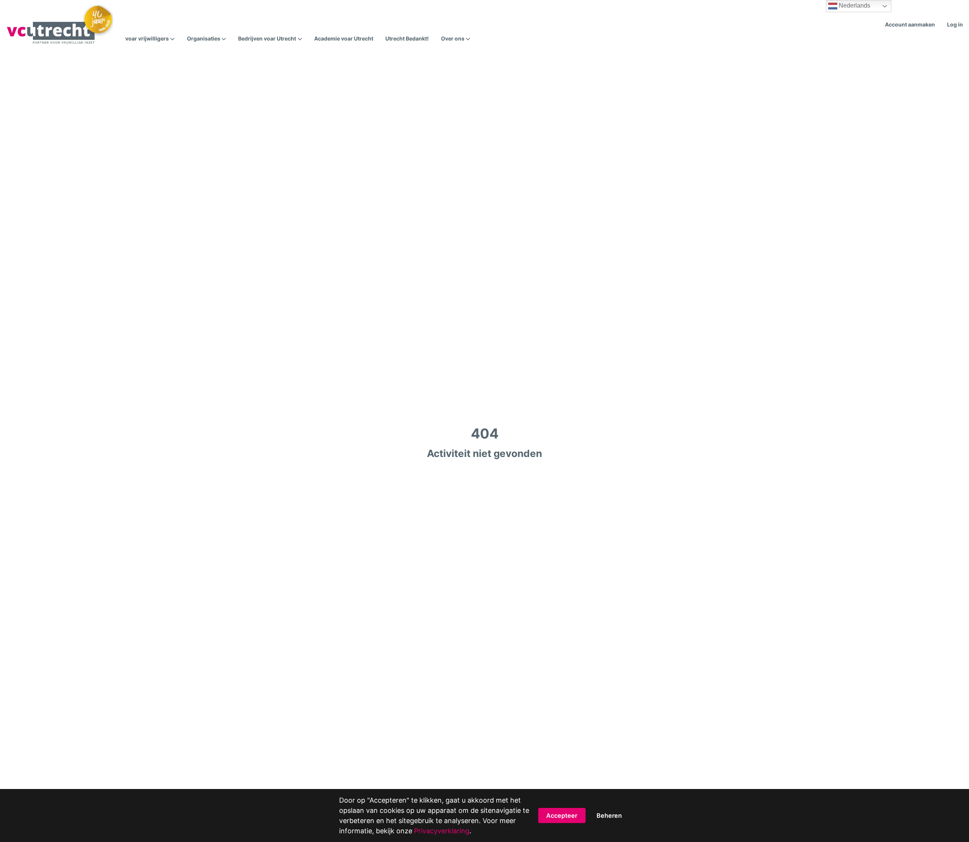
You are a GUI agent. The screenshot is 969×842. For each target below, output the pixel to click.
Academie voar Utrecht (343, 38)
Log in (955, 24)
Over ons (452, 38)
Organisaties (203, 38)
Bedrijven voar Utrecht (267, 38)
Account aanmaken (910, 24)
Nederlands (853, 5)
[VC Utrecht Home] (59, 24)
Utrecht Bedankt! (407, 38)
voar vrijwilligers (147, 38)
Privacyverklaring (441, 831)
